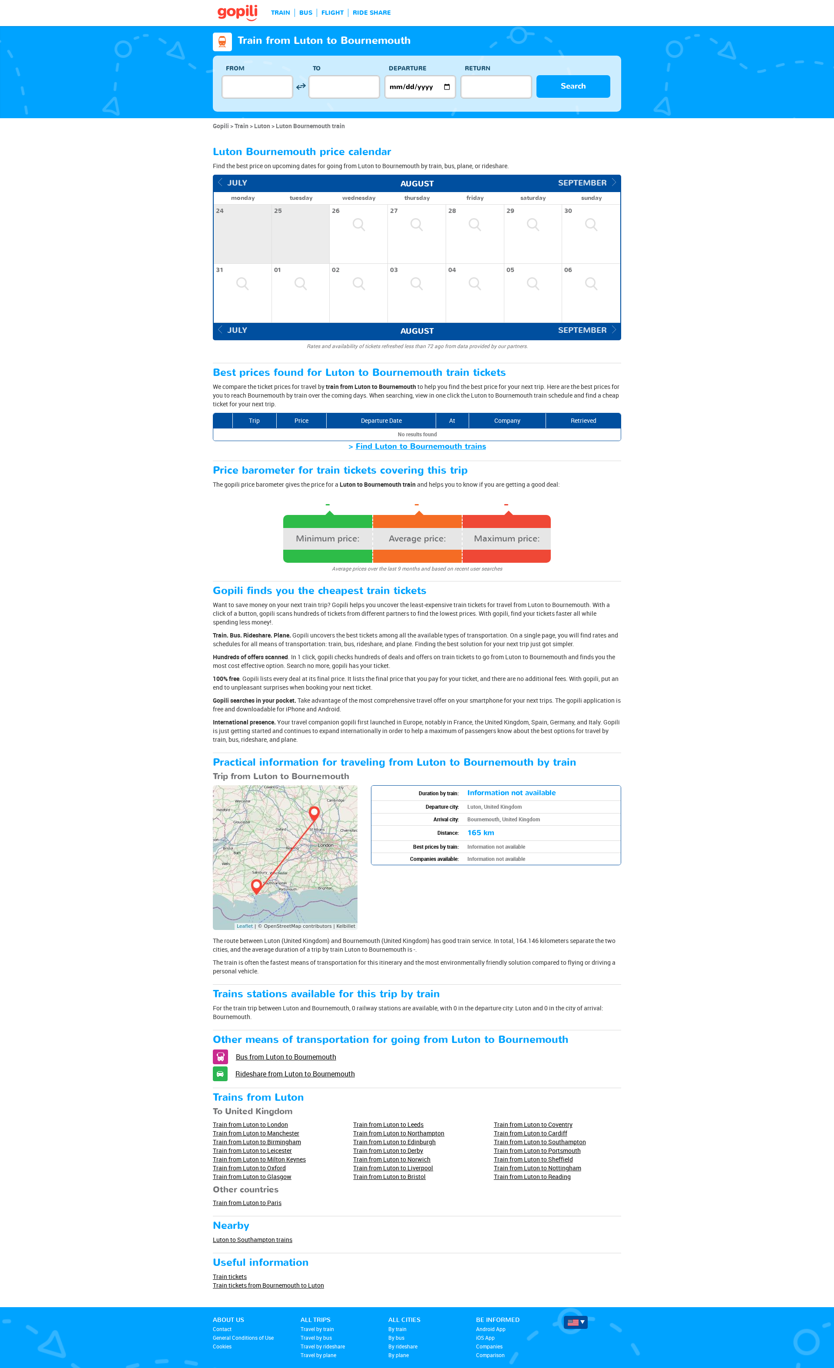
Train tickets (230, 1276)
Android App (491, 1328)
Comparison (490, 1354)
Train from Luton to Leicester (252, 1150)
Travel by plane (318, 1354)
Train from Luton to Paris (247, 1203)
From (235, 68)
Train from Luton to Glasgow (252, 1176)
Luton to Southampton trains (252, 1239)
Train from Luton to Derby (388, 1150)
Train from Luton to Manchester (256, 1133)
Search (573, 86)
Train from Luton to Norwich (391, 1159)
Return (477, 68)
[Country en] (576, 1322)
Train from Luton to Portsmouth (537, 1150)
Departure (408, 68)
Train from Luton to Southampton (540, 1142)
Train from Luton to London (250, 1124)
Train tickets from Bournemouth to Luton (268, 1285)
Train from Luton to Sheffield (533, 1159)
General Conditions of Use (243, 1337)
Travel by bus (316, 1337)
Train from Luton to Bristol (389, 1176)
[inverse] (300, 86)
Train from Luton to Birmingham (257, 1142)
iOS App (485, 1337)
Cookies (222, 1346)
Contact (222, 1328)
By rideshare (402, 1346)
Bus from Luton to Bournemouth (286, 1057)
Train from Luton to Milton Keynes (259, 1159)
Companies (489, 1346)
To (317, 68)
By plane (398, 1354)
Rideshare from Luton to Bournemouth (295, 1074)
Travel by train (317, 1328)
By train (397, 1328)
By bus (396, 1337)
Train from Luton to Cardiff (530, 1133)
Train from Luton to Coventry (533, 1124)
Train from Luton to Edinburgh (394, 1142)
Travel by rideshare (323, 1346)
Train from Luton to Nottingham (537, 1168)
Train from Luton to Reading (532, 1176)
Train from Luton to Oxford (249, 1168)
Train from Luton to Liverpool (393, 1168)
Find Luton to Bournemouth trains (421, 446)
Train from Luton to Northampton (398, 1133)
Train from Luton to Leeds (388, 1124)
